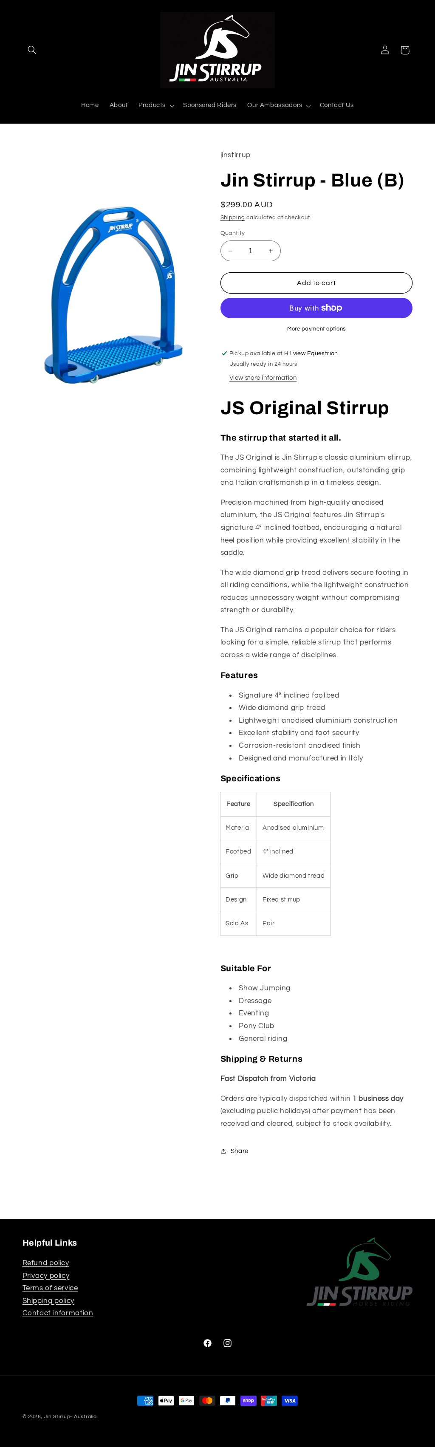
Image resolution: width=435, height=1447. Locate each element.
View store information (263, 378)
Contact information (58, 1313)
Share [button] (240, 1151)
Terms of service (50, 1288)
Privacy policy (46, 1276)
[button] (32, 50)
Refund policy (46, 1263)
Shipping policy (48, 1301)
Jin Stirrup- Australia (70, 1416)
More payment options (316, 329)
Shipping (232, 217)
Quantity (232, 233)
